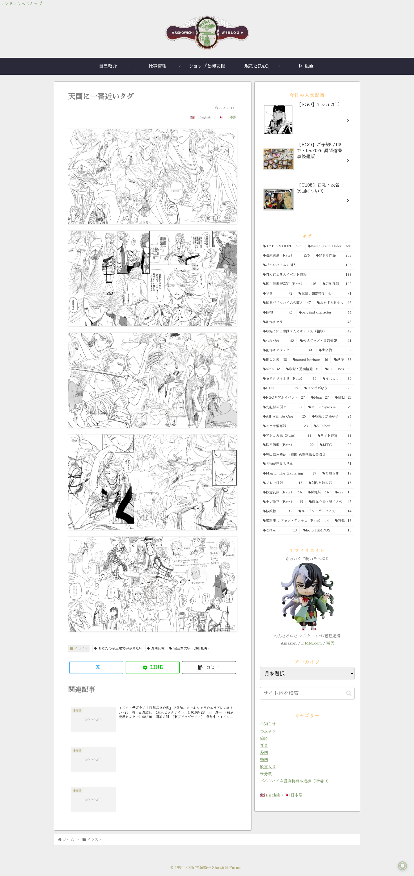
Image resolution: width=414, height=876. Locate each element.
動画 (264, 760)
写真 (264, 745)
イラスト (81, 648)
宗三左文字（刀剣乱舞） (192, 648)
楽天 (330, 643)
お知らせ (268, 724)
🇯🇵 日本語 (293, 795)
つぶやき (268, 731)
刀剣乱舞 (157, 648)
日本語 (231, 117)
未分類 (266, 774)
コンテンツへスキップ (21, 4)
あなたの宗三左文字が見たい (120, 648)
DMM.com (311, 643)
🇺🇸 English (270, 795)
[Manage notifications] (402, 865)
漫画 (264, 752)
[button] (209, 667)
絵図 (264, 738)
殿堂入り (268, 767)
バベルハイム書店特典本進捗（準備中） (295, 781)
